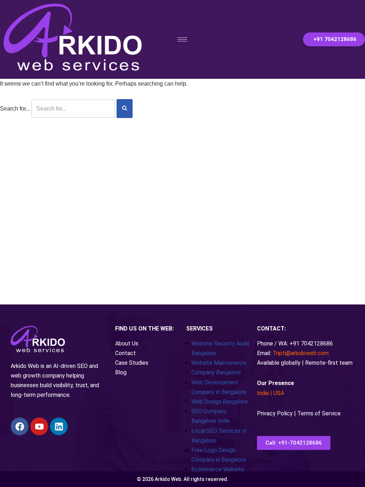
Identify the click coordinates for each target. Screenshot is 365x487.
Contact (125, 353)
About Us (126, 343)
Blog (121, 372)
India (263, 393)
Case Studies (131, 362)
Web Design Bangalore (219, 401)
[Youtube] (39, 426)
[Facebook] (20, 426)
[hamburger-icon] (182, 39)
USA (278, 393)
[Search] (125, 108)
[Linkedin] (59, 426)
